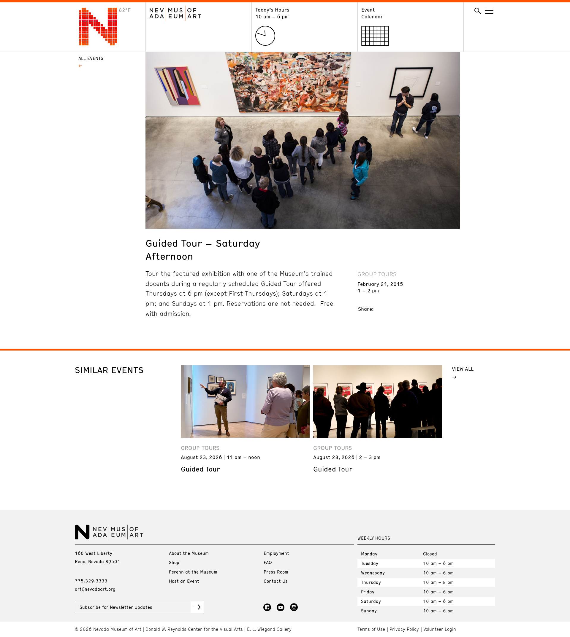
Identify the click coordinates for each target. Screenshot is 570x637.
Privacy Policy (404, 629)
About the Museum (189, 553)
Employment (276, 553)
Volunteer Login (439, 629)
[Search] (477, 11)
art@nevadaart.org (95, 589)
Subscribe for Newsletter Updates (116, 607)
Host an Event (184, 581)
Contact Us (276, 581)
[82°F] (103, 43)
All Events (90, 58)
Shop (174, 562)
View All (463, 368)
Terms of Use (371, 629)
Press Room (276, 571)
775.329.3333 (91, 581)
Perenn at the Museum (193, 571)
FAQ (268, 562)
